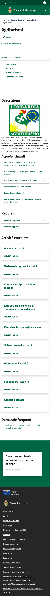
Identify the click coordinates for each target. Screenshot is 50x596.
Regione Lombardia (10, 3)
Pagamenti (7, 557)
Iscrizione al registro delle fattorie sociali (20, 180)
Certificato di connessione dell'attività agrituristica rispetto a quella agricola (19, 163)
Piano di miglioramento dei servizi (16, 571)
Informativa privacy (11, 520)
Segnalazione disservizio (12, 567)
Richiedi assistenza (10, 544)
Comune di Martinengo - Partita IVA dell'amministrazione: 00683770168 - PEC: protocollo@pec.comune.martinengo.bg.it (20, 580)
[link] (13, 256)
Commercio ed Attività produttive (24, 19)
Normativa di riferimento (11, 43)
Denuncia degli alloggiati (14, 193)
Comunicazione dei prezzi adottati (17, 186)
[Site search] (45, 10)
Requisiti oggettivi (11, 226)
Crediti (5, 516)
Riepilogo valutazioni (11, 562)
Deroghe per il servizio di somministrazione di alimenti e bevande (22, 200)
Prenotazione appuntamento (14, 539)
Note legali (7, 525)
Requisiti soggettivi (12, 220)
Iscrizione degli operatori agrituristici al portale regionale (23, 173)
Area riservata (9, 511)
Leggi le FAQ (8, 553)
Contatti (6, 534)
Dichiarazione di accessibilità (14, 530)
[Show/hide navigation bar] (3, 10)
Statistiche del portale (12, 548)
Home (5, 19)
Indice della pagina (11, 57)
